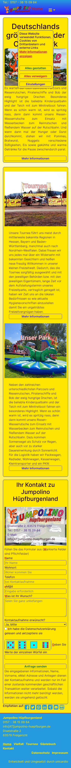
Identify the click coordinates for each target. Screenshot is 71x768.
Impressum (60, 752)
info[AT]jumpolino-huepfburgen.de (31, 539)
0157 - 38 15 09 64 (23, 2)
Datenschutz (40, 752)
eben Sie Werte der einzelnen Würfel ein (35, 648)
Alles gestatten (35, 68)
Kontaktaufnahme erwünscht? (25, 620)
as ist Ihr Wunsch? (18, 596)
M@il (9, 586)
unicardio (61, 761)
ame (9, 558)
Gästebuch (48, 744)
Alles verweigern (35, 76)
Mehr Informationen (35, 158)
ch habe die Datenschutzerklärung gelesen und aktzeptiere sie (30, 631)
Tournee (32, 744)
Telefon (10, 577)
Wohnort (10, 567)
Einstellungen (35, 84)
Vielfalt (19, 744)
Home (37, 8)
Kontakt (8, 748)
